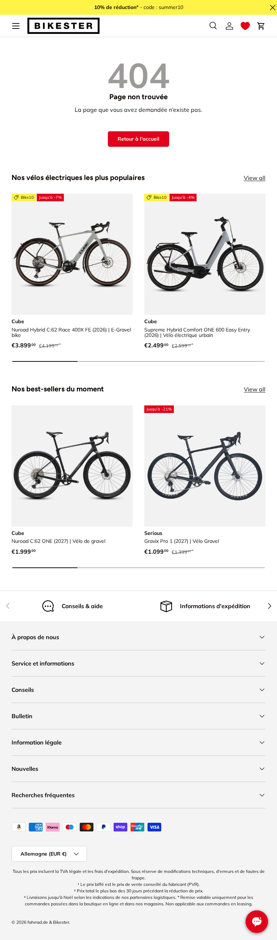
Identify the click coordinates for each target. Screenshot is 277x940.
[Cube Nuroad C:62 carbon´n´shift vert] (72, 466)
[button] (245, 26)
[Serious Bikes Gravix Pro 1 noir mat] (204, 466)
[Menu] (16, 26)
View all (254, 177)
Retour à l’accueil (138, 139)
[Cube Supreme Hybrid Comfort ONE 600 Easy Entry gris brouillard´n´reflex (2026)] (204, 254)
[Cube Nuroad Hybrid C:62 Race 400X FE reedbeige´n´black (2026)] (72, 254)
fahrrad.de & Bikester (48, 922)
